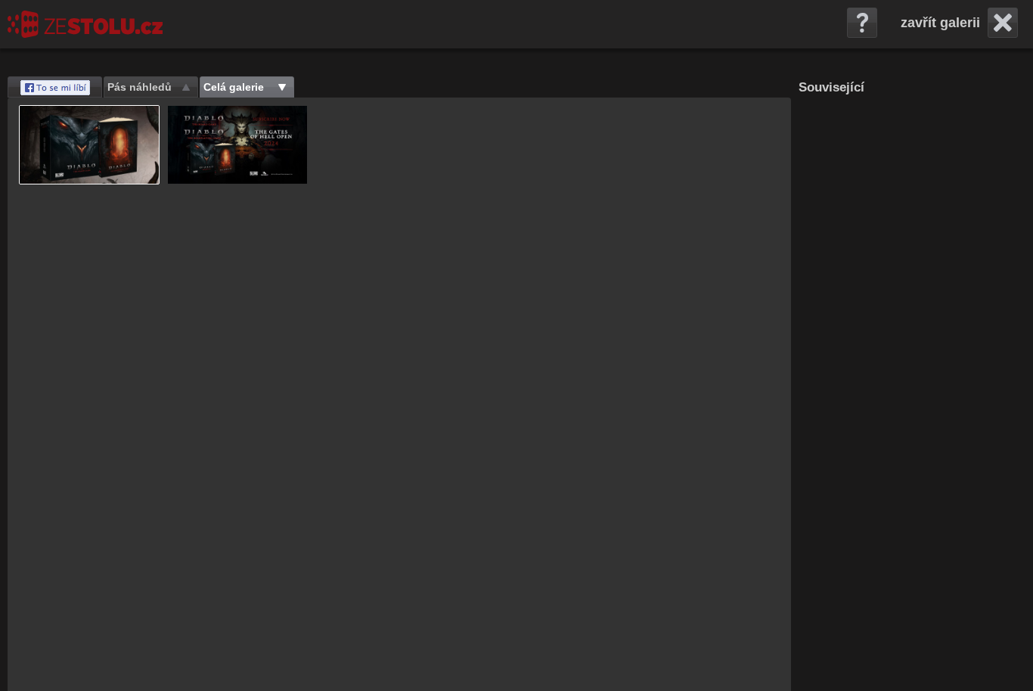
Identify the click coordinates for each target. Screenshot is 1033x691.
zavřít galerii (940, 22)
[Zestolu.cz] (85, 24)
